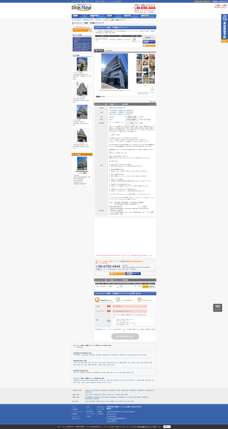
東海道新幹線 (88, 398)
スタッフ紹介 (101, 409)
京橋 (79, 382)
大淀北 (116, 362)
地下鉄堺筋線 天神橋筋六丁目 (82, 47)
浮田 (82, 365)
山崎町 (108, 365)
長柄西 (146, 362)
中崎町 (104, 372)
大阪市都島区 (76, 355)
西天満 (75, 362)
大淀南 (137, 362)
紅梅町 (104, 365)
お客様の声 (100, 414)
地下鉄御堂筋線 (89, 397)
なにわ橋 (118, 372)
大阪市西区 (92, 355)
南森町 (125, 362)
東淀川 (75, 382)
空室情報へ (148, 37)
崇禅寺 (96, 380)
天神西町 (99, 365)
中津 (79, 362)
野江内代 (132, 380)
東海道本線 (97, 397)
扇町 (111, 372)
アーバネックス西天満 (78, 143)
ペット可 (89, 409)
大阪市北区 (101, 39)
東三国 (104, 382)
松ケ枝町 (132, 362)
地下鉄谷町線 (112, 39)
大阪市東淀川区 (115, 355)
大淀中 (92, 362)
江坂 (128, 401)
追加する (152, 286)
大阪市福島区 (84, 355)
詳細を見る (145, 286)
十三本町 (117, 394)
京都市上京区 (88, 392)
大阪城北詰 (93, 382)
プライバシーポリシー (108, 329)
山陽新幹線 (96, 398)
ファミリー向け (91, 414)
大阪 (74, 372)
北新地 (88, 372)
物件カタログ (76, 418)
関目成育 (99, 382)
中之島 (150, 362)
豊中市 (136, 355)
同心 (96, 362)
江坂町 (126, 394)
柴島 (83, 380)
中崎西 (78, 365)
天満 (89, 362)
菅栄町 (89, 365)
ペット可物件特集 (78, 347)
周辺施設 (100, 411)
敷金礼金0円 (90, 411)
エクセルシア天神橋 (77, 72)
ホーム (74, 407)
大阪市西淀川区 (106, 355)
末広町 (113, 365)
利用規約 (98, 329)
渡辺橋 (127, 372)
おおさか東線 (129, 397)
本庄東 (108, 362)
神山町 (85, 365)
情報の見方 (153, 101)
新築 (88, 407)
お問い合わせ (101, 407)
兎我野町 (94, 365)
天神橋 (85, 362)
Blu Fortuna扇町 (77, 120)
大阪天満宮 (82, 372)
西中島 (104, 394)
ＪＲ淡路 (138, 380)
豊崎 (82, 362)
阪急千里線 (113, 114)
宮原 (91, 394)
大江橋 (123, 372)
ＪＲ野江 (83, 382)
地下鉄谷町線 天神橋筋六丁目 (82, 44)
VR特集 (89, 416)
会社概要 (75, 409)
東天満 (112, 362)
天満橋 (121, 362)
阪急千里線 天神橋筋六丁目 (81, 50)
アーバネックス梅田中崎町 (79, 97)
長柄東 (105, 39)
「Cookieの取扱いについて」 (144, 426)
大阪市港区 (98, 355)
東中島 (87, 394)
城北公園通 (91, 380)
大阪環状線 (145, 397)
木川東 (109, 394)
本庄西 (100, 362)
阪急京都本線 (112, 397)
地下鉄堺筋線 (113, 112)
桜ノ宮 (104, 380)
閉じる (167, 426)
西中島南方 (116, 380)
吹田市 (140, 355)
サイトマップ (76, 416)
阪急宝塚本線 (137, 397)
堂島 (74, 365)
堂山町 (141, 362)
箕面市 (145, 355)
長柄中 (104, 362)
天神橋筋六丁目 (120, 39)
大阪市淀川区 (122, 355)
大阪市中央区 (130, 355)
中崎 (128, 362)
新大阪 (124, 380)
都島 (86, 380)
